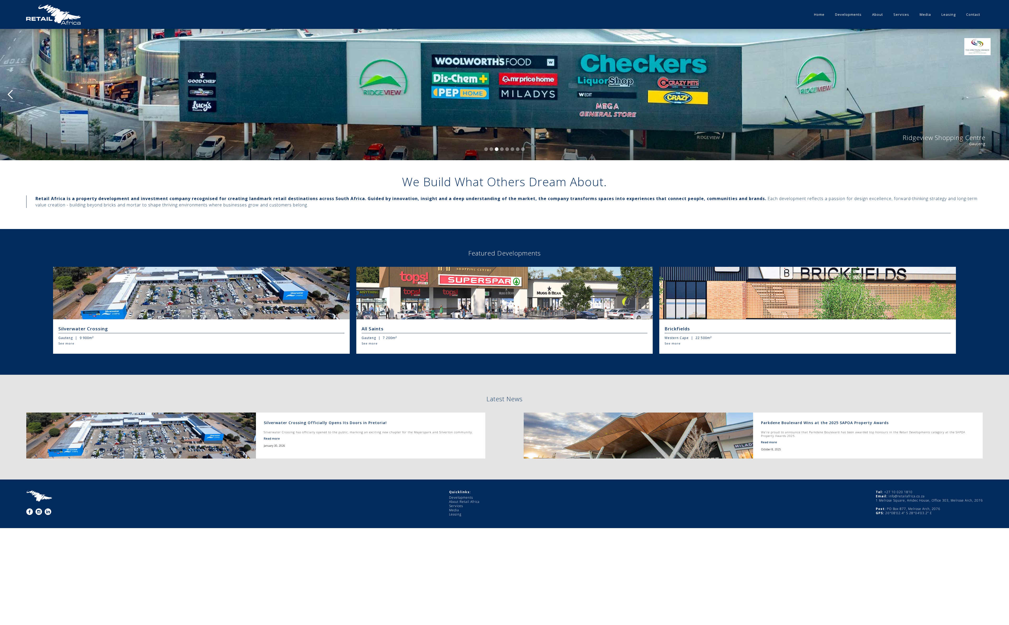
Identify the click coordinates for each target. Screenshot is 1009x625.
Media (454, 510)
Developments (461, 498)
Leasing (455, 514)
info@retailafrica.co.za (907, 496)
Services (456, 506)
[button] (10, 94)
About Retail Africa (464, 502)
